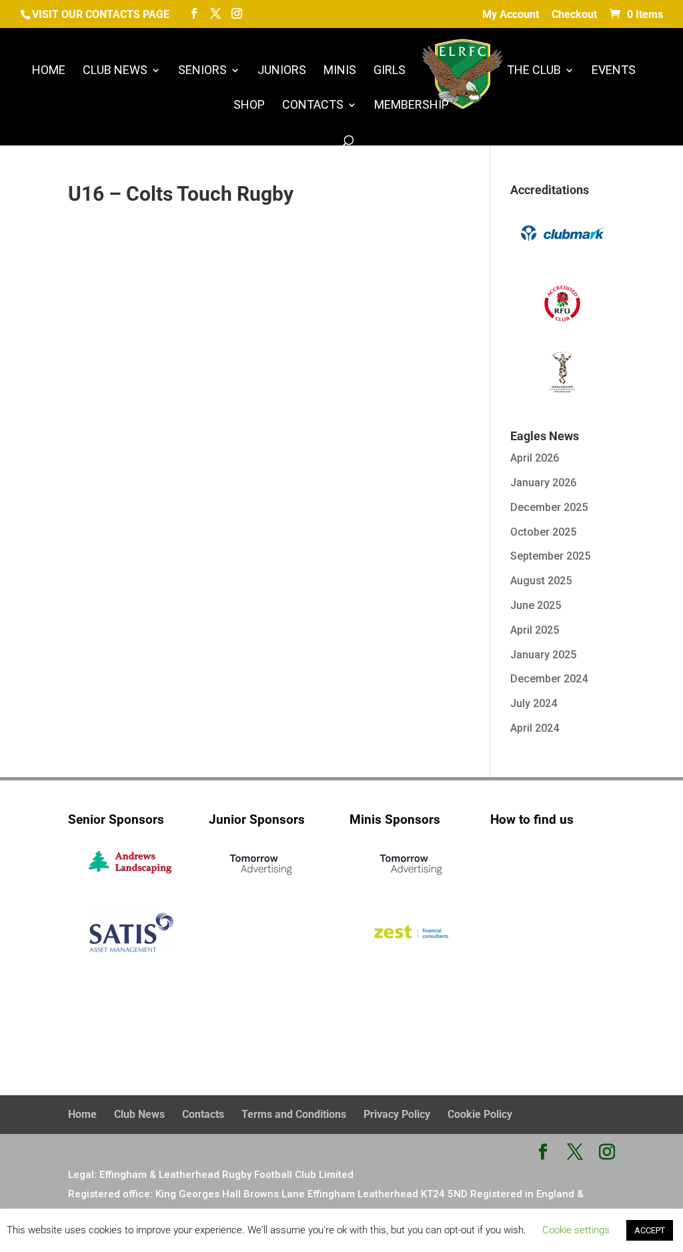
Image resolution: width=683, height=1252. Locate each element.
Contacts (313, 105)
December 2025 (549, 507)
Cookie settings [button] (576, 1230)
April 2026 (534, 458)
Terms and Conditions (293, 1114)
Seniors (202, 71)
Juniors (281, 71)
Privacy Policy (397, 1114)
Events (614, 71)
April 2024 (534, 728)
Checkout (574, 15)
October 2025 (543, 532)
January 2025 (543, 654)
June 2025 (535, 605)
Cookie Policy (480, 1114)
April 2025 (534, 630)
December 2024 (549, 678)
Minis (339, 71)
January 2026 (543, 482)
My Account (510, 15)
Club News (115, 71)
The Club (534, 71)
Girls (390, 71)
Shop (249, 105)
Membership (411, 105)
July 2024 (533, 703)
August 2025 (541, 580)
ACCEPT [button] (649, 1230)
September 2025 (550, 556)
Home (48, 71)
